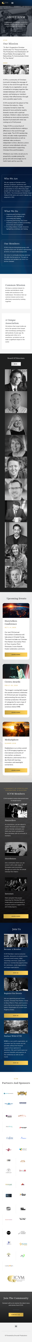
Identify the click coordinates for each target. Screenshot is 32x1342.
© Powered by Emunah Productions (16, 1339)
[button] (12, 3)
